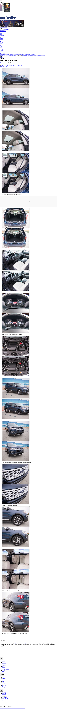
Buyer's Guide (35, 54)
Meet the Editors (6, 55)
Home (1, 66)
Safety (1, 46)
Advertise (34, 55)
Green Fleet (2, 36)
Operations (1, 43)
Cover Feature (4, 0)
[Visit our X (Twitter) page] (2, 637)
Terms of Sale (10, 708)
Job (29, 54)
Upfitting (1, 51)
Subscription (2, 55)
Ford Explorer (14, 65)
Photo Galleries (4, 66)
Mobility (1, 41)
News (3, 54)
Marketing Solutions (30, 55)
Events (13, 55)
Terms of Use (6, 708)
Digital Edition (6, 14)
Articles (7, 0)
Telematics (1, 49)
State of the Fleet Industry (4, 48)
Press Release (43, 55)
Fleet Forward (2, 32)
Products (12, 54)
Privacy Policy (2, 708)
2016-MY (10, 65)
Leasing (1, 38)
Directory (31, 54)
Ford (3, 65)
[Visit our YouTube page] (3, 637)
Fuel (1, 33)
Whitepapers (19, 54)
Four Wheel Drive (6, 65)
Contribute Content (38, 55)
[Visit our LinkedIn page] (1, 637)
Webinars (22, 54)
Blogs (8, 54)
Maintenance (2, 40)
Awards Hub (27, 54)
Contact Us (15, 55)
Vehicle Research (2, 52)
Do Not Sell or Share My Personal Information (18, 708)
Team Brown (10, 55)
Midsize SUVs (18, 65)
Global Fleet (2, 35)
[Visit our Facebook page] (0, 637)
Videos (9, 0)
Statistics (10, 54)
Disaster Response (3, 30)
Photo (14, 54)
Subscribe (1, 14)
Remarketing (2, 44)
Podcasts (24, 54)
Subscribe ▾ (2, 2)
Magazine (5, 54)
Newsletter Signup (24, 55)
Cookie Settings (20, 55)
